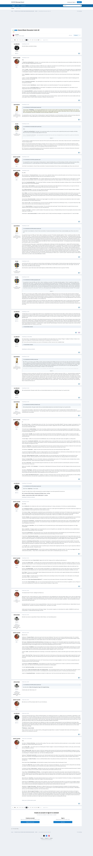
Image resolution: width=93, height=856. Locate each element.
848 (17, 599)
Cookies (51, 838)
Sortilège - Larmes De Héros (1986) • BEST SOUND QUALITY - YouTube (35, 495)
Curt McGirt (16, 44)
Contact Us (47, 838)
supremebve (17, 104)
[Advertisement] (30, 20)
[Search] (80, 6)
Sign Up (79, 2)
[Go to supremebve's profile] (16, 108)
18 (32, 807)
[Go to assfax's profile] (16, 594)
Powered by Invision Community (46, 839)
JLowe (16, 123)
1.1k (17, 166)
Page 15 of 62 (45, 807)
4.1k (17, 133)
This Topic (76, 5)
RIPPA (17, 34)
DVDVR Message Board (17, 2)
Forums (12, 8)
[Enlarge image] (28, 727)
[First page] (12, 40)
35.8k (17, 53)
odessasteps (17, 614)
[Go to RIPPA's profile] (13, 35)
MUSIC (23, 35)
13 (22, 807)
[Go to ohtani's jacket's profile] (16, 61)
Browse (13, 5)
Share (71, 35)
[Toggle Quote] (23, 107)
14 (24, 807)
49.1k (17, 624)
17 (30, 807)
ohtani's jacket (16, 57)
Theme (41, 838)
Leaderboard (23, 5)
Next (38, 807)
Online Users (18, 8)
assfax (16, 590)
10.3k (17, 113)
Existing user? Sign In (71, 2)
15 (26, 807)
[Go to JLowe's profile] (16, 127)
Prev (15, 807)
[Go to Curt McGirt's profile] (16, 47)
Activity (18, 5)
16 (28, 807)
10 (17, 807)
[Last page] (41, 40)
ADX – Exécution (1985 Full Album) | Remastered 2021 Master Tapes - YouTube (36, 493)
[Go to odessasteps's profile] (16, 618)
